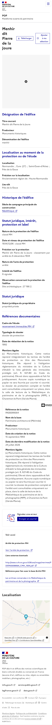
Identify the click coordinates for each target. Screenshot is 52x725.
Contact (31, 698)
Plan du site (15, 707)
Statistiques (29, 703)
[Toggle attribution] (47, 637)
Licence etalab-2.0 (32, 719)
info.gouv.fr (7, 685)
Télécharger (26, 38)
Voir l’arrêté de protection (17, 550)
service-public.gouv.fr (28, 685)
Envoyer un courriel (28, 519)
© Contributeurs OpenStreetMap (30, 640)
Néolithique (8, 210)
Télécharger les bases (13, 703)
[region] (26, 621)
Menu (48, 3)
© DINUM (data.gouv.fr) (23, 637)
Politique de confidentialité (26, 713)
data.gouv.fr (29, 690)
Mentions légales (8, 713)
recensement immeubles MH (16, 326)
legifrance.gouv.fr (10, 690)
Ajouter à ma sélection (44, 38)
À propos (42, 698)
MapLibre (8, 637)
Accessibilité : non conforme (13, 698)
